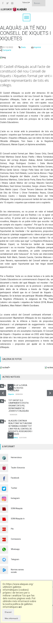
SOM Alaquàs (17, 508)
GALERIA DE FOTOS (12, 359)
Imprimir (37, 47)
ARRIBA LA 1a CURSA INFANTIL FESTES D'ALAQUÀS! (17, 388)
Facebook (15, 478)
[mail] (12, 3)
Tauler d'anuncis (18, 468)
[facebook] (3, 3)
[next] (50, 393)
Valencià (25, 2)
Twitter (14, 488)
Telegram (15, 559)
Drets (23, 47)
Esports (11, 394)
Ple (12, 529)
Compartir (7, 50)
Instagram (15, 498)
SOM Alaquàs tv (18, 519)
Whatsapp (15, 549)
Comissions (16, 539)
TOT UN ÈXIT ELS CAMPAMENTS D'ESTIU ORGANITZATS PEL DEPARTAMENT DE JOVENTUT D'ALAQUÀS (18, 405)
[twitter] (7, 3)
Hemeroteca (16, 457)
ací (20, 606)
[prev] (3, 393)
